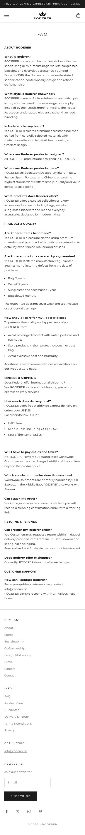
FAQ (7, 696)
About (8, 627)
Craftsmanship (14, 648)
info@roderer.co (15, 751)
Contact (9, 675)
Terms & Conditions (18, 723)
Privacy (9, 730)
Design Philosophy (17, 655)
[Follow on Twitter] (18, 811)
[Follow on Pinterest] (40, 811)
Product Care (13, 703)
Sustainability (14, 641)
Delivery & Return (16, 716)
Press (8, 661)
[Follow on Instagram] (29, 811)
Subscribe (21, 796)
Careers (9, 668)
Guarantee (11, 710)
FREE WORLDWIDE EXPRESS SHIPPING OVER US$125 (42, 3)
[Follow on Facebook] (6, 811)
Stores (8, 634)
